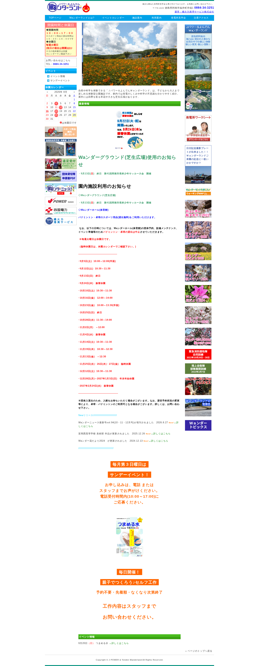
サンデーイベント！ (129, 474)
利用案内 (157, 17)
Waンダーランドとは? (81, 17)
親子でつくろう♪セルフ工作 (129, 582)
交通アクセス (201, 17)
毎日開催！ (129, 572)
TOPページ (55, 17)
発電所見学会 (178, 17)
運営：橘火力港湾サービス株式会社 (194, 11)
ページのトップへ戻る (200, 651)
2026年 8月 (60, 92)
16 (47, 111)
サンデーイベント (60, 80)
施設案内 (137, 17)
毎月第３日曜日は (130, 464)
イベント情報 (57, 76)
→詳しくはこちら (161, 433)
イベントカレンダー (113, 17)
